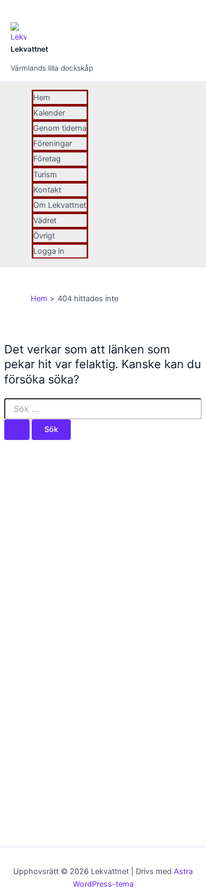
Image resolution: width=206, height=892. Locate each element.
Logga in (48, 251)
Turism (45, 174)
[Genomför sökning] (17, 429)
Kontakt (47, 190)
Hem (41, 97)
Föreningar (52, 143)
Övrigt (44, 236)
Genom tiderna (60, 128)
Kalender (49, 113)
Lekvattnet (29, 49)
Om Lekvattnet (59, 205)
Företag (47, 159)
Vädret (45, 220)
